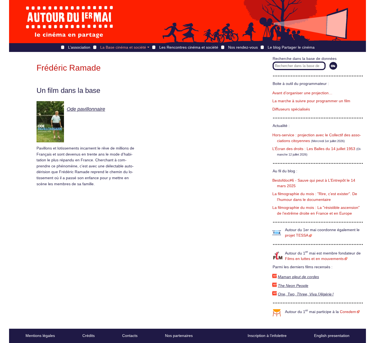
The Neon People (293, 286)
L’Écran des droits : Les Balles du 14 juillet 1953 (313, 149)
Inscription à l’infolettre (267, 335)
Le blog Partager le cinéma (291, 47)
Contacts (130, 335)
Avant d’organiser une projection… (302, 93)
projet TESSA (296, 235)
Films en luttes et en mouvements (314, 259)
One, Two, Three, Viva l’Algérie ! (306, 294)
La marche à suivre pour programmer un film (311, 101)
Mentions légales (40, 335)
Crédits (88, 335)
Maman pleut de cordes (298, 277)
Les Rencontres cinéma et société (188, 47)
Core (348, 312)
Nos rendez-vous (243, 47)
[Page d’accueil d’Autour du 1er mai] (69, 21)
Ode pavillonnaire (86, 109)
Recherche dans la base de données (305, 59)
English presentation (331, 335)
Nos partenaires (179, 335)
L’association (79, 47)
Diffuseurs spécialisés (291, 109)
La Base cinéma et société (123, 47)
